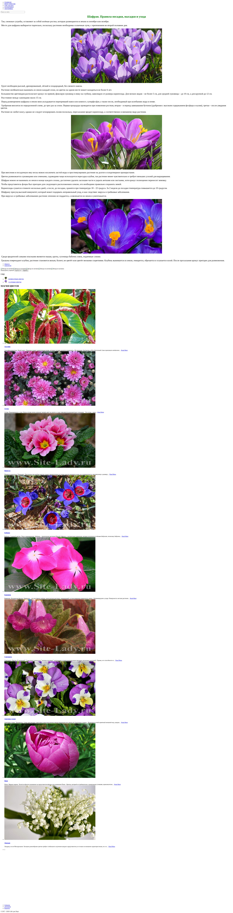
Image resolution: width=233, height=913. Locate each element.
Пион (6, 781)
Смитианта (8, 657)
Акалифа (7, 346)
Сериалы (7, 905)
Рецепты (7, 908)
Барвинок (7, 595)
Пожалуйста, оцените (7, 270)
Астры (6, 409)
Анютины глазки (10, 719)
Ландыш (7, 843)
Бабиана (7, 533)
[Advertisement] (55, 864)
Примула (7, 470)
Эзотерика (7, 906)
